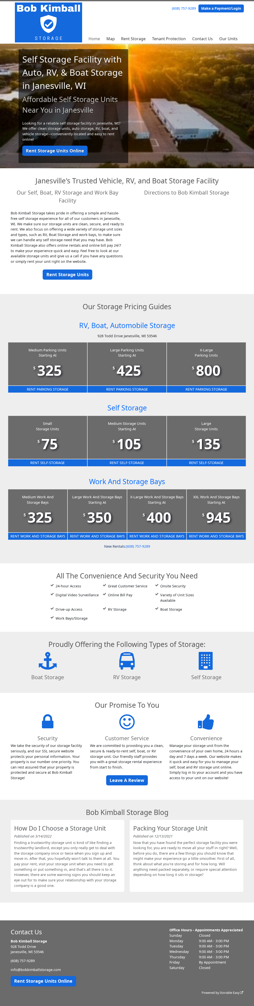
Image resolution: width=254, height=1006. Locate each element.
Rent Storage (133, 38)
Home (94, 38)
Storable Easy (230, 993)
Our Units (228, 38)
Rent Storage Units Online (55, 151)
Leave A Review (127, 780)
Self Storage (127, 407)
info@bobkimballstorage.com (36, 969)
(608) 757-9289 (184, 8)
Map (110, 38)
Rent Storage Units (67, 274)
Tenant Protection (169, 38)
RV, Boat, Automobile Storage (127, 325)
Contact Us (202, 38)
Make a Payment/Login (221, 8)
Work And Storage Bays (127, 481)
